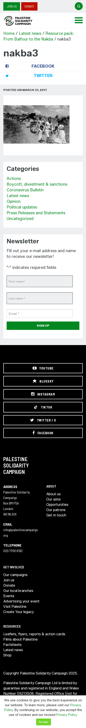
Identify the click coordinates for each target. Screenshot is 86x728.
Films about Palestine (20, 639)
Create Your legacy (18, 612)
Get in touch (56, 515)
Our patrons (55, 510)
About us (53, 494)
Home (9, 33)
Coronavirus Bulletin (25, 190)
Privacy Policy (66, 715)
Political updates (22, 207)
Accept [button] (43, 722)
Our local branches (18, 591)
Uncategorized (20, 218)
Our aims (53, 499)
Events (8, 596)
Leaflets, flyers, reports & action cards (34, 634)
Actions (14, 178)
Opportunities (57, 505)
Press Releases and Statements (36, 213)
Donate (29, 6)
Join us (12, 6)
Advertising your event (21, 601)
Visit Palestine (14, 606)
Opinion (14, 201)
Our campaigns (15, 575)
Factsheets (12, 645)
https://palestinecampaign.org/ (23, 20)
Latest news (30, 33)
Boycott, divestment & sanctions (37, 184)
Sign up (43, 325)
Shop (7, 655)
